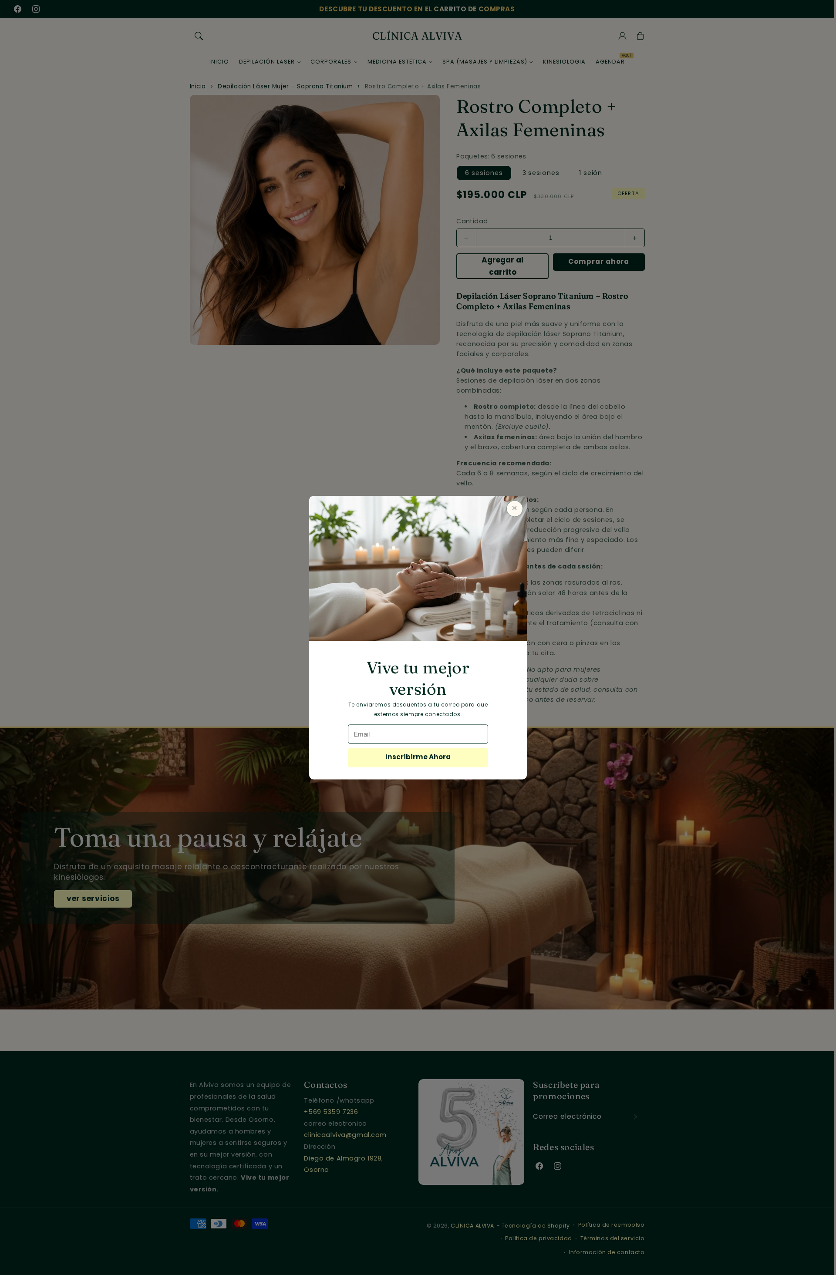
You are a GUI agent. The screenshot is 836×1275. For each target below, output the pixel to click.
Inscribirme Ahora (418, 756)
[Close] (514, 508)
